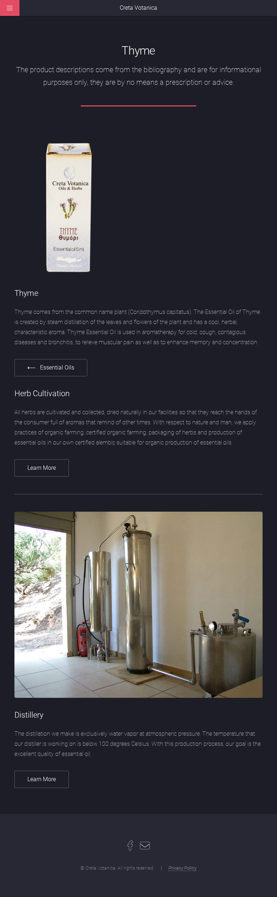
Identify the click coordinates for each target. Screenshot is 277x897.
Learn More (41, 467)
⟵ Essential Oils (50, 367)
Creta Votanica (138, 7)
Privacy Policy (182, 868)
